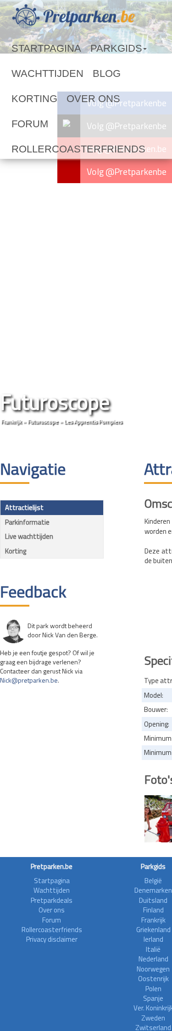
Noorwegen (153, 969)
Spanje (153, 998)
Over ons (28, 99)
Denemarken (153, 890)
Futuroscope (43, 421)
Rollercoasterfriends (54, 124)
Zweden (153, 1018)
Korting (111, 74)
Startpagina (34, 48)
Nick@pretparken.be (29, 680)
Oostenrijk (153, 978)
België (153, 880)
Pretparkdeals (51, 900)
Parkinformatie (27, 522)
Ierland (153, 939)
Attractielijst (24, 507)
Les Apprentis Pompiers (93, 421)
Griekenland (153, 929)
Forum (65, 99)
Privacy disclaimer (52, 939)
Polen (153, 988)
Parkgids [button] (84, 48)
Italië (153, 949)
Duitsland (153, 900)
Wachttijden (35, 74)
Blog (78, 74)
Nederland (153, 959)
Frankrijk (11, 421)
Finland (153, 910)
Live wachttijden (29, 536)
